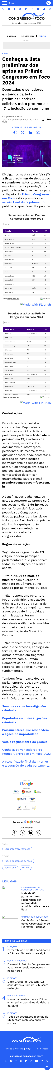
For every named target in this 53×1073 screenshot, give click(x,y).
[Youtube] (38, 9)
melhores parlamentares (17, 849)
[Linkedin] (26, 9)
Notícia (25, 868)
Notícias (11, 36)
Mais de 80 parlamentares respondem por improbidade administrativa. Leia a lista (35, 901)
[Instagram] (32, 9)
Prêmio (42, 36)
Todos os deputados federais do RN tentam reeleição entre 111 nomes (27, 1020)
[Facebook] (14, 9)
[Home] (26, 16)
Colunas (19, 1049)
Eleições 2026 (27, 36)
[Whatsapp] (3, 9)
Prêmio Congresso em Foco (18, 861)
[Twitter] (20, 9)
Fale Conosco (42, 1049)
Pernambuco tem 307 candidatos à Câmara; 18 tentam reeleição (28, 951)
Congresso (10, 868)
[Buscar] (48, 3)
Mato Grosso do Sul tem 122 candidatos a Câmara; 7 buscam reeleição (27, 985)
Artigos (29, 1049)
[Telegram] (9, 9)
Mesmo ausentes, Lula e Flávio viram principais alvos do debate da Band (28, 1002)
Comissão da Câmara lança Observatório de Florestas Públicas (35, 923)
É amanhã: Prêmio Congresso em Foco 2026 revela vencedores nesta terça (28, 967)
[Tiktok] (44, 9)
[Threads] (50, 9)
